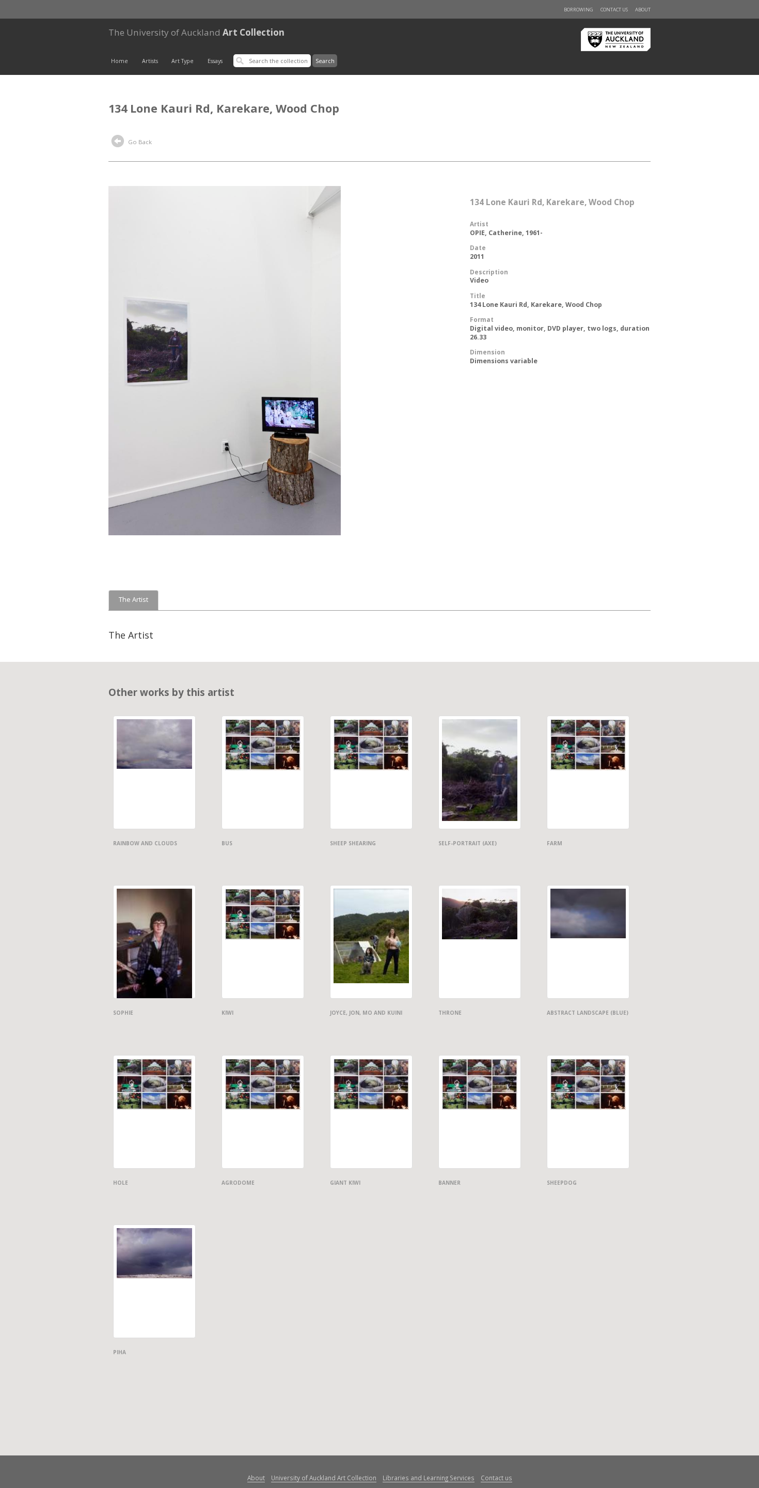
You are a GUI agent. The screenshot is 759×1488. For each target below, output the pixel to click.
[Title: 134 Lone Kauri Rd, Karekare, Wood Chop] (224, 359)
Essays (215, 61)
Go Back (139, 142)
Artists (150, 61)
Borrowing (578, 9)
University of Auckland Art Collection (323, 1478)
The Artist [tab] (133, 599)
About (643, 9)
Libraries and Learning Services (429, 1478)
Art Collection (196, 32)
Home (119, 61)
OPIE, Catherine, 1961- (506, 232)
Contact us (614, 9)
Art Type (182, 61)
